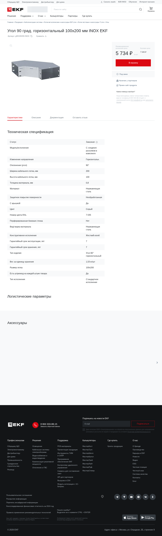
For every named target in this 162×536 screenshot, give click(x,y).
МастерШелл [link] (88, 453)
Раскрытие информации (16, 499)
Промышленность (14, 460)
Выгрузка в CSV (63, 480)
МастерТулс (88, 450)
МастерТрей (88, 460)
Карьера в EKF (139, 453)
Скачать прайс (109, 2)
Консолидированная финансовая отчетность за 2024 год (30, 506)
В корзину (21, 389)
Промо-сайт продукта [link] (128, 85)
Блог (134, 481)
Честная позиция (140, 467)
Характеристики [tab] (14, 117)
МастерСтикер (89, 471)
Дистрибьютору (47, 2)
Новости (136, 457)
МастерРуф (87, 467)
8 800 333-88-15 (48, 424)
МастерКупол (88, 457)
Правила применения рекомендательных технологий (28, 512)
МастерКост (87, 446)
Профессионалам (15, 440)
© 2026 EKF (12, 530)
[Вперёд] (157, 362)
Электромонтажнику (30, 2)
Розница (10, 470)
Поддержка (26, 16)
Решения (11, 16)
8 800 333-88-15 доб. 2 (137, 98)
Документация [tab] (57, 117)
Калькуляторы (56, 16)
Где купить (87, 16)
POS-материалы (64, 446)
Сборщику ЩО (13, 2)
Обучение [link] (133, 2)
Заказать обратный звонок (50, 426)
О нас (41, 16)
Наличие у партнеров (128, 81)
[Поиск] (141, 9)
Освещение (37, 446)
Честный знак (138, 471)
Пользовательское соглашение (19, 495)
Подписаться (143, 424)
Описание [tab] (36, 117)
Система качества (140, 474)
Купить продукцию (115, 446)
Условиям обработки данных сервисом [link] (18, 519)
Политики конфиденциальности (138, 432)
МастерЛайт (88, 464)
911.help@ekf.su (136, 100)
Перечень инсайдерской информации (22, 502)
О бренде (137, 446)
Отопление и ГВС (39, 468)
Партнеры (73, 16)
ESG (134, 464)
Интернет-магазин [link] (147, 2)
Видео (135, 460)
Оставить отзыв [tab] (80, 117)
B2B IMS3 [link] (122, 2)
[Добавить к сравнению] (44, 389)
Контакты (136, 478)
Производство (138, 450)
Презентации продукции (67, 450)
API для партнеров (65, 477)
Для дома (60, 2)
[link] (117, 497)
